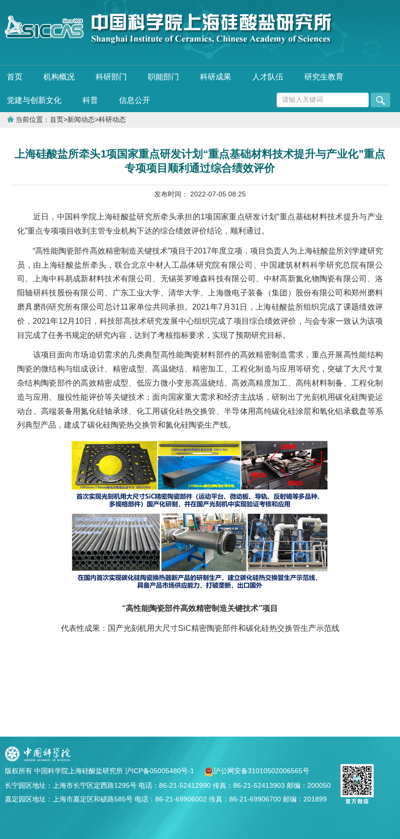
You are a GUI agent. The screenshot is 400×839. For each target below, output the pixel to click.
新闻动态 (81, 119)
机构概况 (59, 77)
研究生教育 (323, 77)
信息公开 (134, 100)
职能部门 (163, 77)
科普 (90, 100)
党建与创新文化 (34, 100)
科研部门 (111, 77)
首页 (14, 77)
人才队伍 (267, 77)
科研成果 (215, 77)
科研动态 (112, 119)
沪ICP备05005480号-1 (160, 771)
